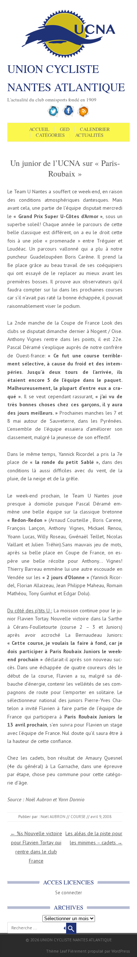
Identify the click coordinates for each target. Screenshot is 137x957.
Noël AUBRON (53, 816)
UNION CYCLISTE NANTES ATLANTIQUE (66, 77)
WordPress (120, 951)
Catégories (50, 135)
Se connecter (68, 893)
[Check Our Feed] (83, 116)
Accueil (39, 129)
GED (64, 129)
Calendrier (95, 129)
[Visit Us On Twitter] (53, 116)
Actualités (89, 135)
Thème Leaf (56, 951)
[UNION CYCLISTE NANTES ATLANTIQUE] (68, 57)
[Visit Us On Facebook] (68, 116)
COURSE (78, 816)
